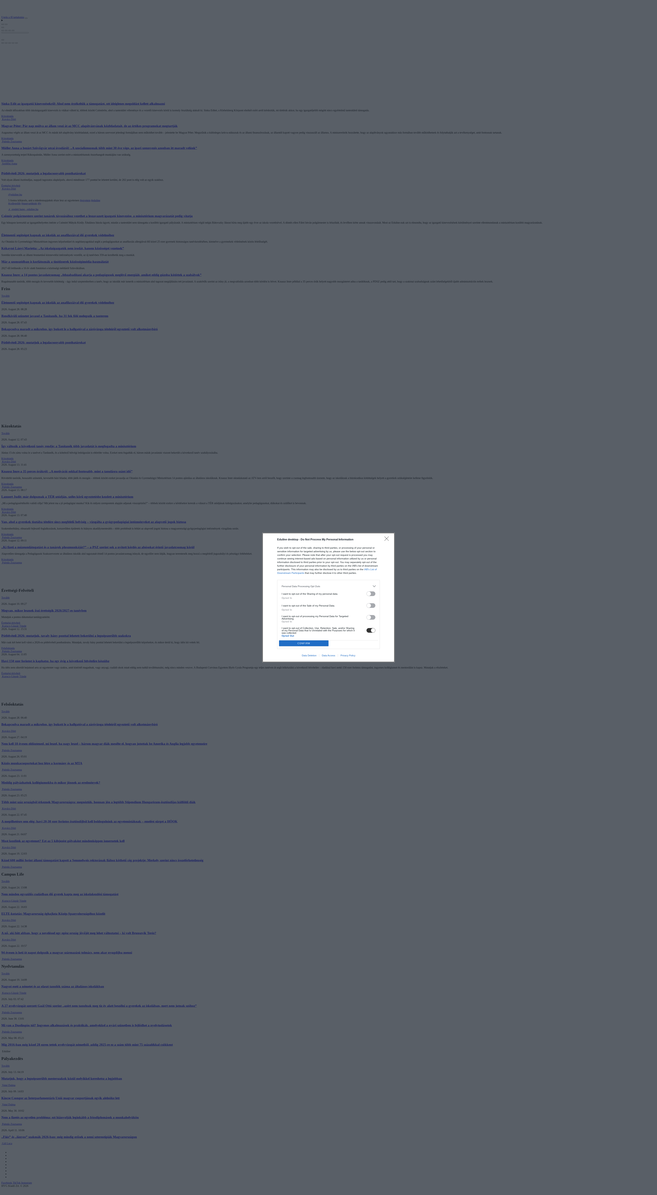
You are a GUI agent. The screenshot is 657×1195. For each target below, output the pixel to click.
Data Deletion (309, 655)
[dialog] (328, 597)
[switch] (370, 593)
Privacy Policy (347, 655)
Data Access (328, 655)
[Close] (387, 539)
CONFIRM (304, 643)
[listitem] (328, 586)
